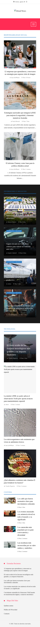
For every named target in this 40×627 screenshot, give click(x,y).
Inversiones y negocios (14, 200)
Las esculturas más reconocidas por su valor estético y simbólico (26, 545)
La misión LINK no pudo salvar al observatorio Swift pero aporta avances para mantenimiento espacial (18, 398)
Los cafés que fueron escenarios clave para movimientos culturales (26, 501)
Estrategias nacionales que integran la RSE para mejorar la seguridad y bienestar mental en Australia (20, 115)
